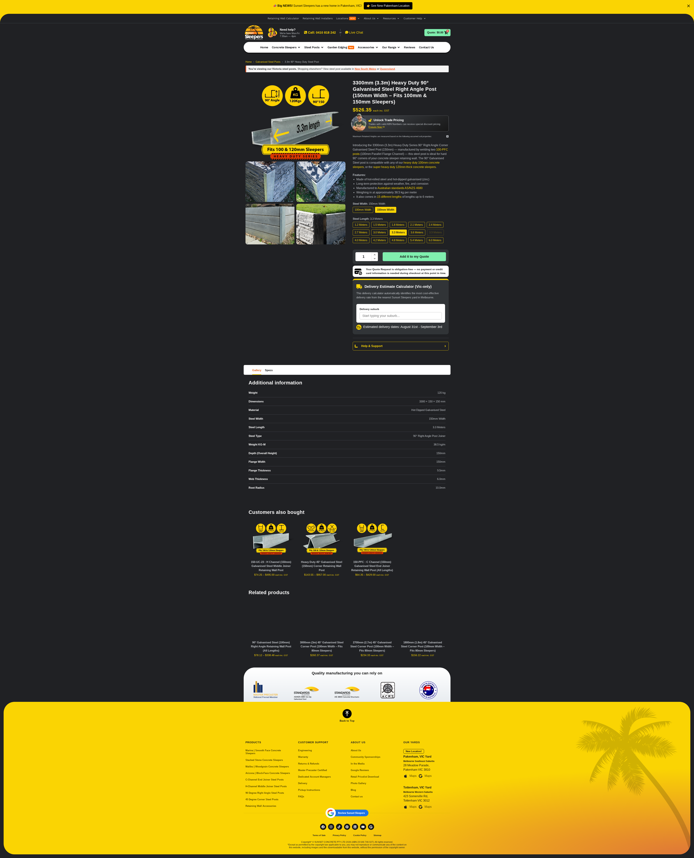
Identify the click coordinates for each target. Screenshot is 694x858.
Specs (269, 370)
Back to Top (347, 720)
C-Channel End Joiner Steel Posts (264, 779)
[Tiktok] (339, 827)
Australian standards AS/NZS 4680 (400, 188)
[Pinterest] (347, 827)
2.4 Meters (435, 224)
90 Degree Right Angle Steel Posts (264, 793)
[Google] (371, 827)
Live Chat (355, 32)
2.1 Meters (416, 224)
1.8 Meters (398, 224)
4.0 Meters (361, 240)
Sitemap (377, 835)
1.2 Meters (361, 224)
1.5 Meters (379, 224)
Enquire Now (375, 127)
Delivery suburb (369, 309)
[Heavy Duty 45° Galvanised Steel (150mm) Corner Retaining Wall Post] (321, 539)
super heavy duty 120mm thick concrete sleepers (404, 167)
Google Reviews (360, 770)
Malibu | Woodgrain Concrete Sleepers (267, 766)
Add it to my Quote (414, 256)
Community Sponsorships (365, 757)
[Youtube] (363, 827)
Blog (353, 790)
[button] (348, 18)
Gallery (256, 370)
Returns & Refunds (308, 763)
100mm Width (363, 209)
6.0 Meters (435, 240)
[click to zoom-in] (295, 120)
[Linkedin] (355, 827)
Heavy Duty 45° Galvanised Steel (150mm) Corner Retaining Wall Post (321, 566)
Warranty (303, 757)
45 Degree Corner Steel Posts (261, 799)
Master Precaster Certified (312, 770)
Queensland (387, 68)
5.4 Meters (416, 240)
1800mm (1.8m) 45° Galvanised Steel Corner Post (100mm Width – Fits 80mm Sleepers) (423, 646)
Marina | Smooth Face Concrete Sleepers (263, 752)
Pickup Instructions (309, 790)
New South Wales (365, 68)
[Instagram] (331, 827)
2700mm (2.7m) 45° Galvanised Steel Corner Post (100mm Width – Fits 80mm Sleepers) (372, 646)
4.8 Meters (398, 240)
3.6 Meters (417, 232)
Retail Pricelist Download (365, 776)
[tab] (257, 370)
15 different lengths (389, 196)
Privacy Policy (339, 835)
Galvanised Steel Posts (268, 61)
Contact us (357, 796)
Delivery (302, 783)
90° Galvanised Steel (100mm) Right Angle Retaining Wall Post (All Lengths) (271, 646)
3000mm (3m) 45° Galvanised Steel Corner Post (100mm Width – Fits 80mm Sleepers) (321, 646)
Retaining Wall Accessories (260, 806)
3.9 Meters (435, 232)
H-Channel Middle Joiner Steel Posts (266, 786)
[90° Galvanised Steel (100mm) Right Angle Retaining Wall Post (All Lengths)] (271, 619)
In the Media (358, 763)
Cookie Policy (359, 835)
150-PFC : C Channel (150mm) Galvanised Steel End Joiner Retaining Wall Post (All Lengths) (372, 566)
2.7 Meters (361, 232)
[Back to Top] (347, 713)
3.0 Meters (379, 232)
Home (248, 61)
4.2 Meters (379, 240)
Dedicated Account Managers (314, 776)
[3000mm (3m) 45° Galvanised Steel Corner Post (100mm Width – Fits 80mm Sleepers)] (321, 619)
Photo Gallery (358, 783)
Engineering (305, 750)
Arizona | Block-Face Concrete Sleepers (267, 773)
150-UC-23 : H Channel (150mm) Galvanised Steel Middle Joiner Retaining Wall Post (271, 566)
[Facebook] (323, 827)
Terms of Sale (319, 835)
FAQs (301, 796)
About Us (356, 750)
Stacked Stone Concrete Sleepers (264, 760)
